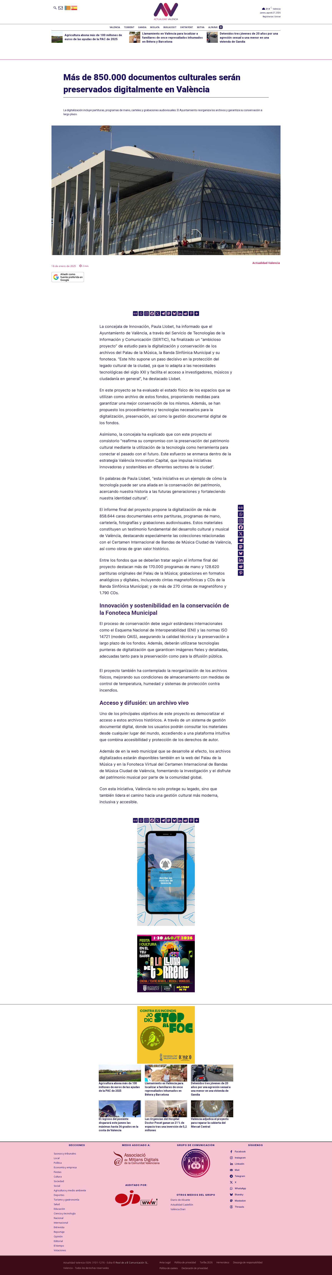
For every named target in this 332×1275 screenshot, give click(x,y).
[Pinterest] (191, 313)
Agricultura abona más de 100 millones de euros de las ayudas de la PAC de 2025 (119, 1087)
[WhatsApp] (231, 1189)
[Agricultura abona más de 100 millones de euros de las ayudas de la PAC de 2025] (57, 37)
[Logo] (166, 12)
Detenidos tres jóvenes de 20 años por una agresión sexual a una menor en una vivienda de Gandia (249, 37)
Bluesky (239, 1194)
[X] (157, 313)
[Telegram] (163, 313)
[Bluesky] (174, 313)
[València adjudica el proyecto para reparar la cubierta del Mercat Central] (212, 1108)
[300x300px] (166, 991)
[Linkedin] (180, 313)
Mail (237, 1170)
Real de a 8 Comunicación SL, (132, 1262)
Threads (239, 1207)
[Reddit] (185, 313)
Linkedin (239, 1164)
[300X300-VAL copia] (166, 1035)
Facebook (240, 1151)
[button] (54, 7)
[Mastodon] (168, 313)
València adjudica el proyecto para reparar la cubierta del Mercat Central (210, 1122)
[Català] (68, 7)
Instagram (240, 1157)
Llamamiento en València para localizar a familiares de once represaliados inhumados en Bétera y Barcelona (172, 37)
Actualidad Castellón (182, 1204)
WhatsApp (240, 1188)
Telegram (240, 1176)
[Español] (74, 7)
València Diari (178, 1209)
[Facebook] (152, 313)
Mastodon (240, 1200)
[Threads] (231, 1207)
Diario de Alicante (180, 1199)
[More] (196, 313)
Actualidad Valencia (266, 263)
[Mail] (231, 1170)
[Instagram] (146, 313)
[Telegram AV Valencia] (166, 928)
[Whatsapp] (141, 313)
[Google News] (135, 313)
